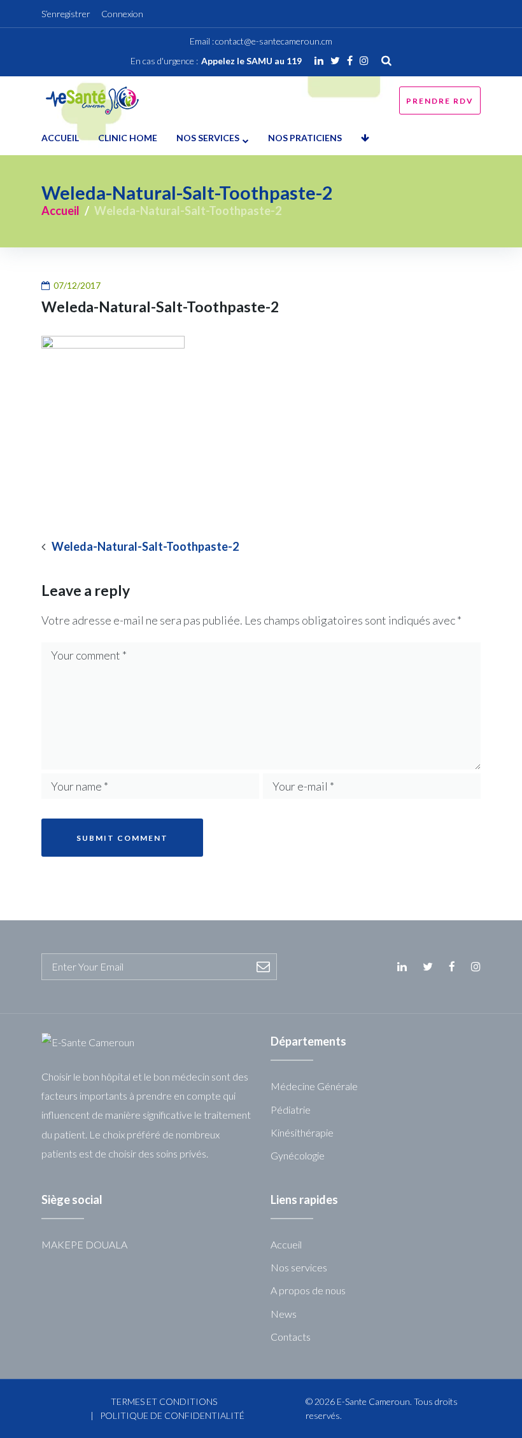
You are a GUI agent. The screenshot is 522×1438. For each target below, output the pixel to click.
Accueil (60, 137)
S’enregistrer (65, 13)
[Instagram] (364, 60)
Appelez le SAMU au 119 (251, 60)
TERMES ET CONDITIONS (164, 1401)
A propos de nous (308, 1290)
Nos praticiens (305, 137)
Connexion (122, 13)
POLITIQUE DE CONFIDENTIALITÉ (172, 1415)
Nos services (207, 137)
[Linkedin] (318, 60)
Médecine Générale (314, 1086)
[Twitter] (335, 60)
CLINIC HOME (127, 137)
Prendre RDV (440, 101)
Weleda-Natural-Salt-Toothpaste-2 (145, 547)
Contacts (291, 1337)
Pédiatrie (291, 1109)
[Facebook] (350, 60)
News (284, 1314)
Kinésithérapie (302, 1132)
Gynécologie (298, 1155)
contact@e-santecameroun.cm (273, 41)
